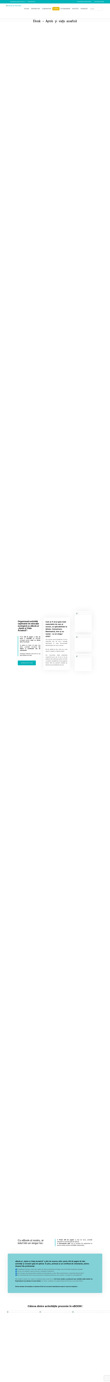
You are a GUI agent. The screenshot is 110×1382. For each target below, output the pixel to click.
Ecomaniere (65, 9)
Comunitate (46, 9)
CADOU (56, 9)
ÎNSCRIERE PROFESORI (84, 1)
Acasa (26, 9)
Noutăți (75, 9)
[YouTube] (8, 1)
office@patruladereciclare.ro (18, 1)
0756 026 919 (31, 1)
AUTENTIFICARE (99, 1)
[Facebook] (6, 1)
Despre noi (35, 9)
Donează (84, 9)
